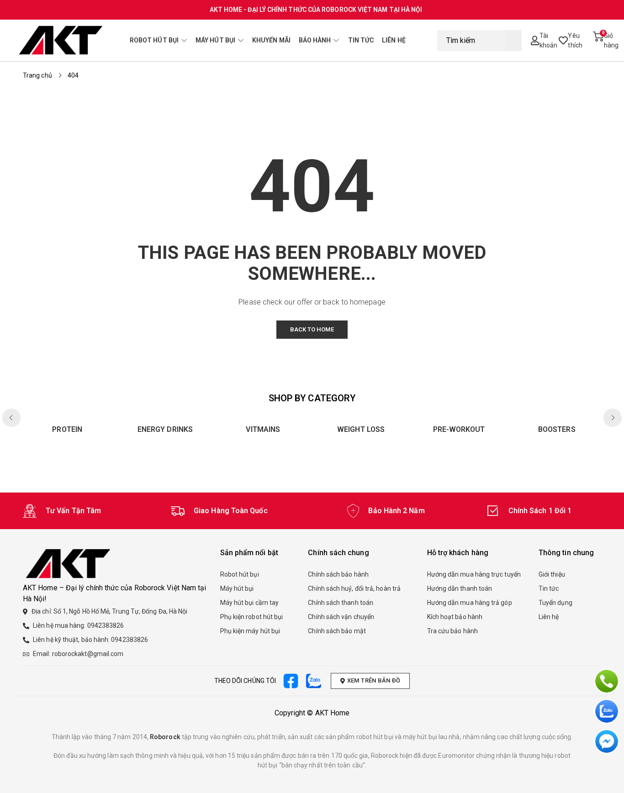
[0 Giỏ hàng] (597, 40)
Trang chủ (37, 75)
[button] (612, 418)
